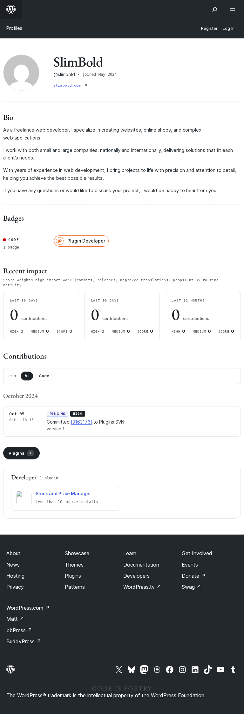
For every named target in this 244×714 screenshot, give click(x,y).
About (13, 553)
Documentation (141, 564)
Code (44, 375)
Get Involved (197, 553)
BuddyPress (23, 641)
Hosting (15, 576)
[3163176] (81, 422)
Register (209, 28)
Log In (228, 28)
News (13, 564)
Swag (191, 587)
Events (190, 564)
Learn (129, 553)
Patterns (75, 587)
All (26, 375)
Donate (194, 576)
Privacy (15, 587)
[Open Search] (215, 9)
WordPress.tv (142, 587)
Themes (74, 564)
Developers (136, 576)
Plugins (20, 453)
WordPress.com (28, 608)
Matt (15, 619)
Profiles (14, 28)
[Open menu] (234, 9)
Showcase (77, 553)
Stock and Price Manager (63, 493)
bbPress (19, 630)
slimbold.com (68, 85)
